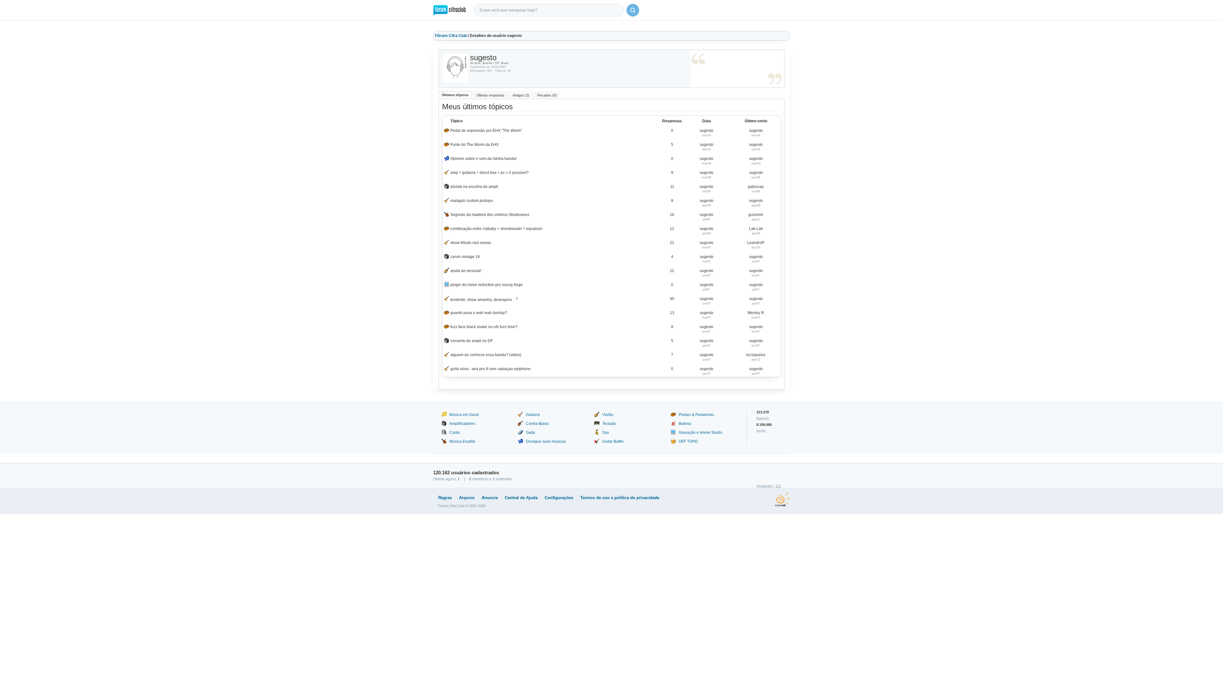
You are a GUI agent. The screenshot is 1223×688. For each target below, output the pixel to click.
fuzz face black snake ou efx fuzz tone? (484, 327)
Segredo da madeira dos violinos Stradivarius (489, 214)
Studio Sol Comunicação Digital (782, 499)
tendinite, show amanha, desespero (481, 299)
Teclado (609, 423)
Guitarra (533, 414)
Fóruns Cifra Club (451, 35)
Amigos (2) (520, 95)
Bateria (685, 423)
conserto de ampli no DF (471, 341)
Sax (605, 432)
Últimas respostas (490, 95)
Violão (607, 414)
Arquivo (467, 497)
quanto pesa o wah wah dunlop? (478, 313)
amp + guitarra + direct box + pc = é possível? (489, 172)
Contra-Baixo (537, 423)
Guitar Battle (613, 441)
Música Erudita (462, 441)
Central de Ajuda (521, 497)
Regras (445, 497)
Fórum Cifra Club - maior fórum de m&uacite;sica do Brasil (449, 10)
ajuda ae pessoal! (465, 271)
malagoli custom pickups (471, 200)
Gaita (530, 432)
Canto (454, 432)
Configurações (559, 497)
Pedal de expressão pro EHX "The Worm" (486, 130)
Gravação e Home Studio (700, 432)
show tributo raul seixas (470, 242)
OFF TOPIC (688, 441)
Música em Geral (464, 414)
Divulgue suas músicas (546, 441)
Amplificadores (462, 423)
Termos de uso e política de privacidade (619, 497)
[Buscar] (632, 10)
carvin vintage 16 (465, 256)
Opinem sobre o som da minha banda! (483, 158)
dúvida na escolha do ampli (474, 186)
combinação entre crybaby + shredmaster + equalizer (496, 228)
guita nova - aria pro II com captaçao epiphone (490, 369)
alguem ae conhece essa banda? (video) (485, 355)
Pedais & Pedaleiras (696, 414)
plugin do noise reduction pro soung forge (486, 285)
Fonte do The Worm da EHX (474, 144)
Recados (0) (547, 95)
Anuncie (490, 497)
